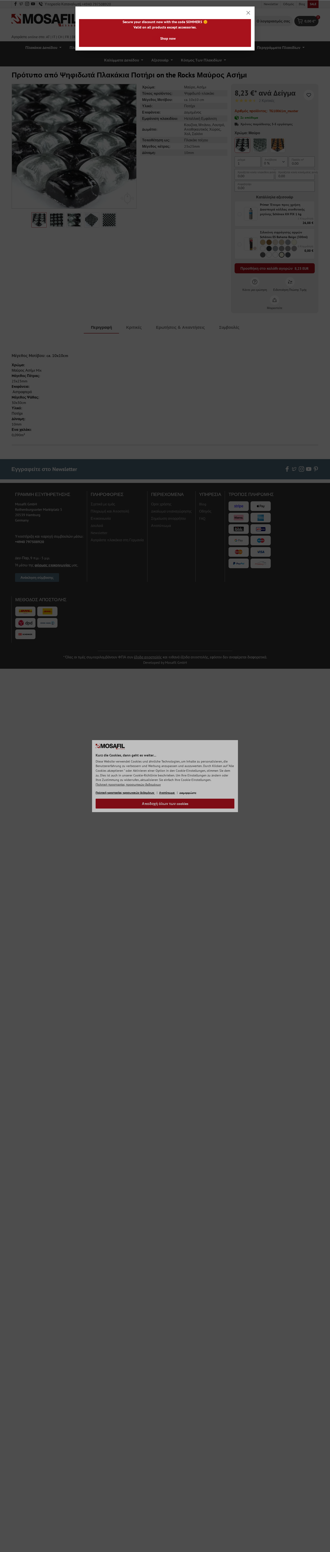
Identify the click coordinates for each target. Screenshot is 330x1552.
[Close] (248, 12)
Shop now (168, 38)
